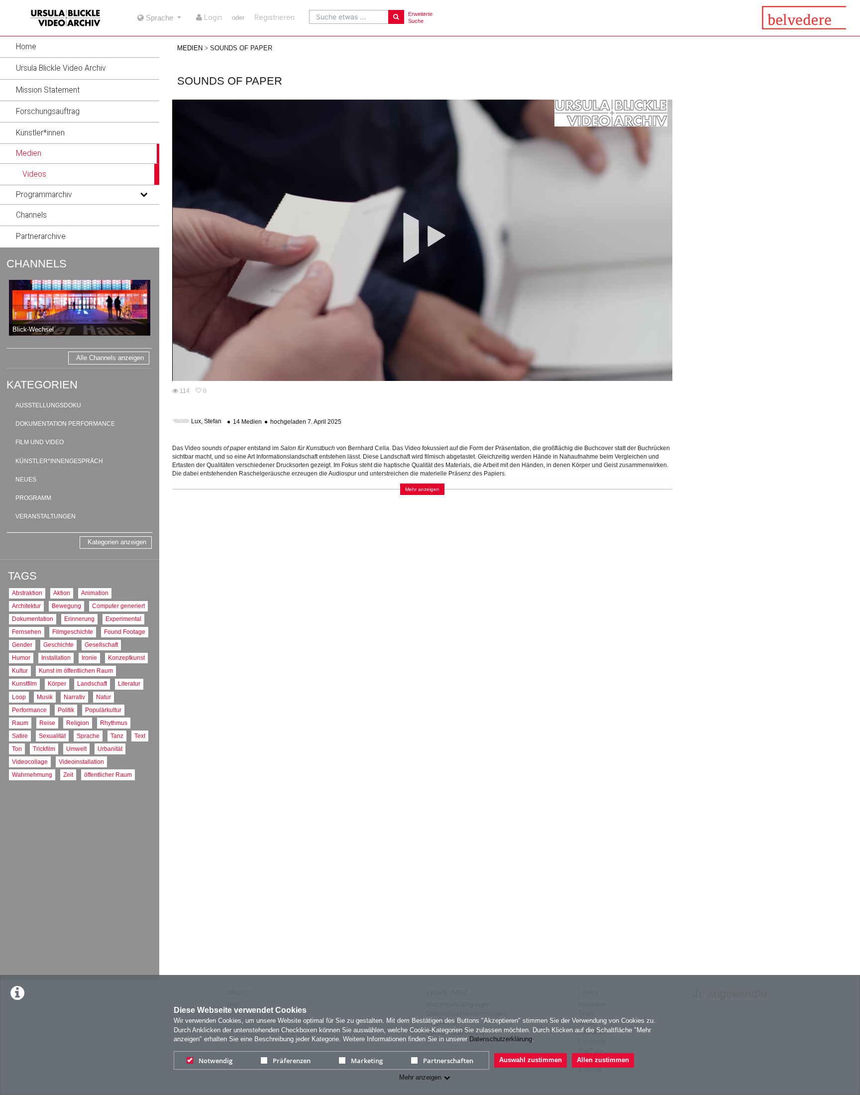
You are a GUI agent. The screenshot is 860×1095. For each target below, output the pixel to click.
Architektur (26, 606)
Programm (33, 497)
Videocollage (30, 761)
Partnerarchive (41, 236)
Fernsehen (26, 631)
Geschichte (58, 644)
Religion (77, 723)
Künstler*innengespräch (59, 461)
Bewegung (66, 606)
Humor (21, 657)
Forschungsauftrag (48, 111)
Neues (25, 479)
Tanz (116, 735)
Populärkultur (103, 710)
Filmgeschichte (72, 631)
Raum (20, 723)
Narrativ (74, 697)
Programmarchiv (44, 194)
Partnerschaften (448, 1060)
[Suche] (396, 17)
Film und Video (39, 442)
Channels (31, 215)
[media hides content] (143, 153)
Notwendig (215, 1060)
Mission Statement (48, 90)
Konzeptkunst (126, 657)
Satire (20, 735)
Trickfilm (44, 748)
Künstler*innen (40, 132)
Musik (45, 697)
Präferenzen (292, 1060)
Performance (29, 710)
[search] (349, 17)
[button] (79, 46)
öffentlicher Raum (108, 774)
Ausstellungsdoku (48, 405)
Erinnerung (79, 618)
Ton (17, 748)
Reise (47, 723)
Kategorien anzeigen (117, 542)
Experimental (123, 618)
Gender (22, 644)
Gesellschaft (101, 644)
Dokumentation (32, 618)
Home (26, 46)
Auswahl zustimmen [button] (530, 1060)
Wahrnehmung (32, 774)
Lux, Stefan (206, 421)
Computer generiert (118, 606)
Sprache (88, 735)
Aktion (61, 593)
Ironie (89, 657)
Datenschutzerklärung (500, 1039)
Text (139, 735)
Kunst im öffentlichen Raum (76, 670)
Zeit (68, 774)
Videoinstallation (81, 761)
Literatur (129, 683)
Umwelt (76, 748)
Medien (28, 153)
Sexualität (52, 735)
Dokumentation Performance (65, 423)
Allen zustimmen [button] (603, 1060)
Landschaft (92, 683)
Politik (66, 710)
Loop (19, 697)
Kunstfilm (24, 683)
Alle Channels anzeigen (110, 358)
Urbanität (110, 748)
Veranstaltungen (45, 516)
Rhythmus (113, 723)
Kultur (20, 670)
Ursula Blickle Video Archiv (61, 68)
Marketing (367, 1060)
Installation (56, 657)
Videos (34, 174)
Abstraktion (27, 593)
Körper (57, 683)
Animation (94, 593)
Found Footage (124, 631)
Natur (103, 697)
